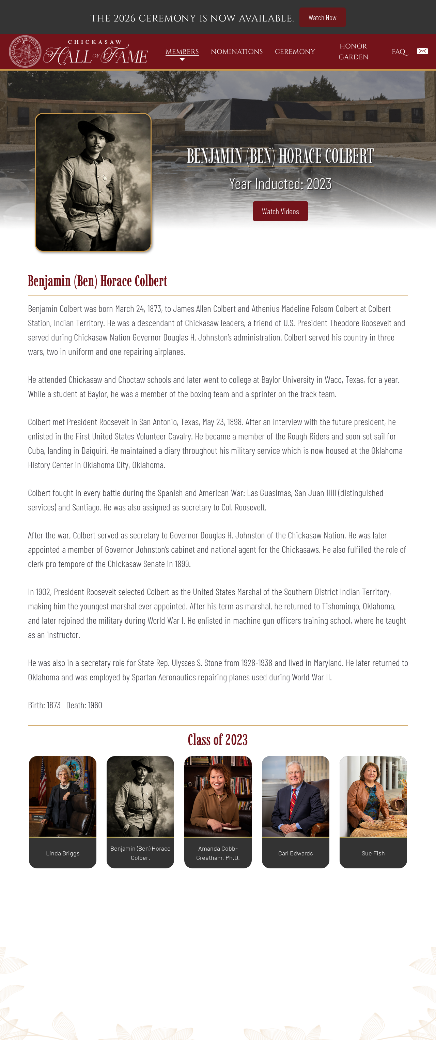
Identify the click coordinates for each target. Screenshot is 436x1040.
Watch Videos (280, 211)
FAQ (398, 51)
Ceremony (295, 51)
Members (182, 51)
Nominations (237, 51)
